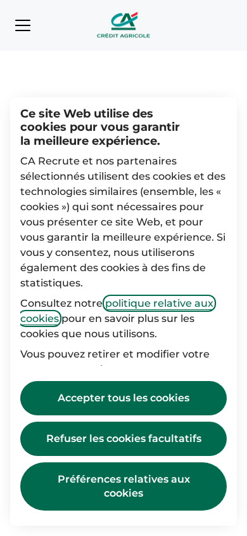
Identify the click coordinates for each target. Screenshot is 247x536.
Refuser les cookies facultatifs (123, 438)
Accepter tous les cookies (123, 398)
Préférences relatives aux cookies (124, 486)
